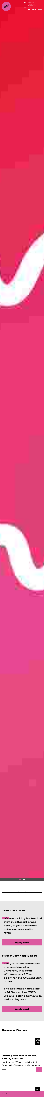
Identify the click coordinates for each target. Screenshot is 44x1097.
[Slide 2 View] (24, 879)
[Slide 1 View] (20, 879)
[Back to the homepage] (6, 6)
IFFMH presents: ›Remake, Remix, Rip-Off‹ (20, 1057)
